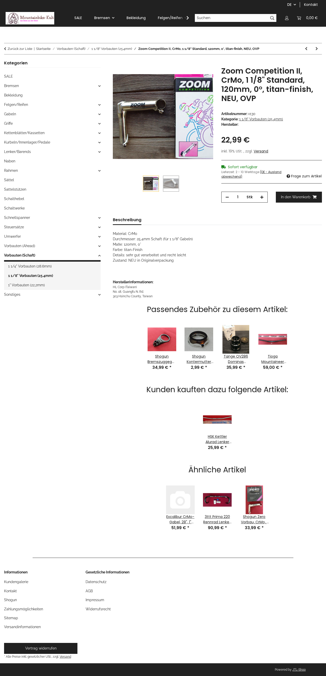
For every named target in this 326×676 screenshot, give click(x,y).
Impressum (95, 600)
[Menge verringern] (227, 197)
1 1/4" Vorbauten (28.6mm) (30, 266)
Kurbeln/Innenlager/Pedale (27, 142)
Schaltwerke (14, 208)
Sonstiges (12, 294)
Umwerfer (12, 236)
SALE (8, 76)
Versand (261, 151)
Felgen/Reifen (16, 105)
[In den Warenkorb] (117, 63)
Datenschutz (96, 582)
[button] (287, 18)
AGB (89, 591)
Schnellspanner (17, 218)
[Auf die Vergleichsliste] (202, 76)
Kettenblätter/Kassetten (24, 133)
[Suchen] (272, 18)
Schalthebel (14, 199)
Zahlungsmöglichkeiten (23, 609)
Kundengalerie (16, 582)
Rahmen (11, 170)
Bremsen (11, 86)
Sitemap (11, 618)
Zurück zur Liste (20, 49)
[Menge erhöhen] (261, 197)
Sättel (9, 180)
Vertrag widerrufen (41, 648)
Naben (9, 161)
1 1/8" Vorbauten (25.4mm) (261, 119)
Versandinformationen (22, 627)
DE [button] (289, 4)
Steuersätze (14, 227)
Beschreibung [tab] (127, 220)
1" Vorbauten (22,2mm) (26, 285)
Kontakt (311, 4)
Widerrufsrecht (98, 609)
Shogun (10, 600)
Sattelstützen (15, 189)
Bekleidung (13, 95)
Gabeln (10, 114)
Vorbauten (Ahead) (19, 246)
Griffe (8, 123)
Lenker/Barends (17, 152)
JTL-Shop (299, 669)
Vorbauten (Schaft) (19, 255)
